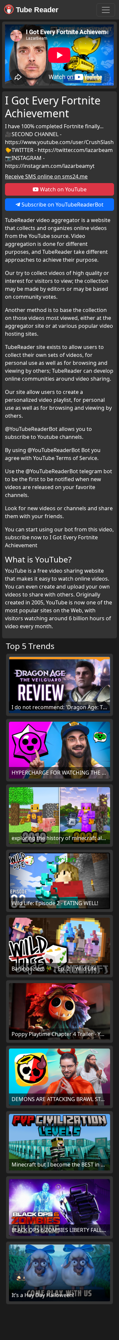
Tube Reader (36, 10)
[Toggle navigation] (106, 10)
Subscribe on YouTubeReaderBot (61, 204)
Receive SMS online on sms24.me (46, 176)
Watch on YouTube (63, 189)
